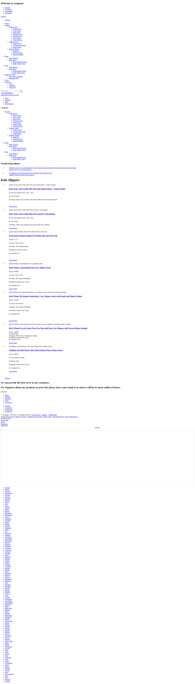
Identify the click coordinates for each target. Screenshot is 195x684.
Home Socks (17, 29)
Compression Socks (19, 45)
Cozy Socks (17, 31)
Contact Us (12, 87)
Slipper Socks (47, 417)
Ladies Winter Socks (7, 417)
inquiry (11, 206)
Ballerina (16, 51)
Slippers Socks (17, 53)
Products (7, 100)
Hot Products (36, 415)
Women (7, 25)
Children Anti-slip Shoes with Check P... (22, 175)
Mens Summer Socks (20, 62)
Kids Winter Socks (19, 73)
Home (7, 23)
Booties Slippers (18, 54)
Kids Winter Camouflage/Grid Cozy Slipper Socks (30, 268)
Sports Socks (17, 47)
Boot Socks (16, 32)
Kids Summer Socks (19, 71)
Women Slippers (14, 49)
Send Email (4, 420)
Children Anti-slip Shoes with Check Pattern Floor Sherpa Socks (36, 350)
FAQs (11, 84)
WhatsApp (4, 424)
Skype (3, 422)
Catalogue (12, 85)
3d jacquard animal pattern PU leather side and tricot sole (33, 236)
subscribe (4, 392)
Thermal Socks (18, 34)
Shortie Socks (17, 36)
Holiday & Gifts (10, 75)
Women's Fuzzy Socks (35, 417)
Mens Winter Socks (19, 64)
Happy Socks (17, 43)
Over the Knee (17, 40)
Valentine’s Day (14, 78)
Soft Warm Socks (58, 417)
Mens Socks (13, 60)
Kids (6, 65)
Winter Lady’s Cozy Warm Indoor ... (20, 170)
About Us (8, 82)
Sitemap (44, 415)
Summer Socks (14, 42)
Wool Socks (17, 38)
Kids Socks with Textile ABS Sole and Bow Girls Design (32, 214)
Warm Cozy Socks (21, 417)
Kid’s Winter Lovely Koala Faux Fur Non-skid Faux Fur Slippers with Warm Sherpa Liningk (48, 328)
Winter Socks (13, 27)
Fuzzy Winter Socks (71, 417)
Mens (6, 56)
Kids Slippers (13, 67)
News (7, 80)
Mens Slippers (13, 58)
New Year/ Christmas (16, 76)
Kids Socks (12, 69)
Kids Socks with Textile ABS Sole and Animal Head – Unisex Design (37, 189)
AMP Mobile (52, 415)
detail (15, 206)
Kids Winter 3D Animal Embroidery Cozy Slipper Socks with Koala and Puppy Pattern (45, 296)
